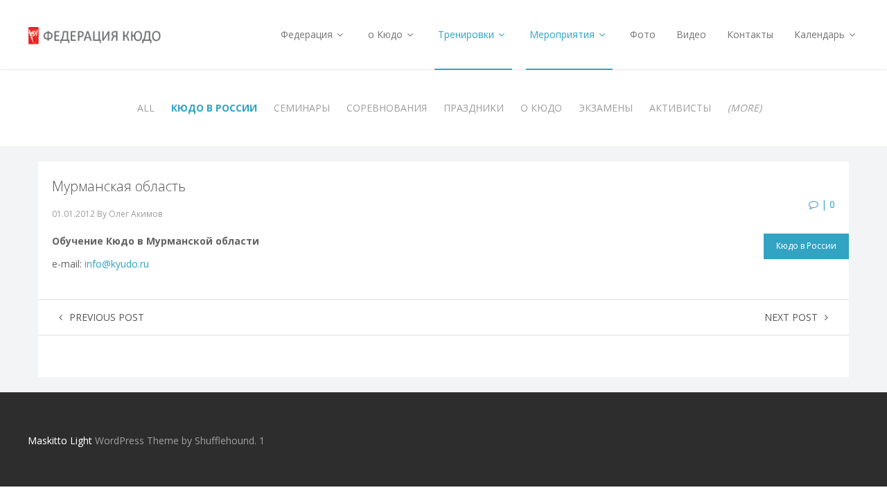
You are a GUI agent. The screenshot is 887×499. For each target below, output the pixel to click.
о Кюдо (386, 34)
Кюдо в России (214, 107)
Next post (791, 317)
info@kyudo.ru (117, 263)
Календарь (821, 34)
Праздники (474, 107)
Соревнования (386, 107)
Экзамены (606, 107)
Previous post (106, 317)
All (146, 107)
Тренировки (467, 34)
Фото (643, 34)
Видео (691, 34)
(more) (745, 107)
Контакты (750, 34)
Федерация (308, 34)
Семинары (302, 107)
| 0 (826, 204)
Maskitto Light (60, 440)
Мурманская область (119, 186)
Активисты (680, 107)
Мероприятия (563, 34)
